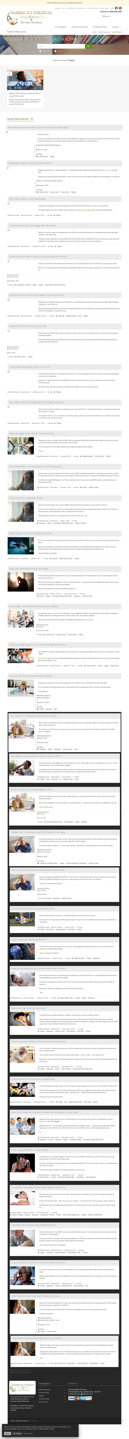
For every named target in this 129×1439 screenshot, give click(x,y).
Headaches (57, 749)
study (43, 139)
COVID (52, 333)
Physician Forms (100, 27)
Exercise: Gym (50, 634)
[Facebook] (116, 8)
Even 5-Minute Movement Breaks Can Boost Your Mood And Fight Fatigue (38, 127)
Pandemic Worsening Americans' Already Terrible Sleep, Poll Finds (38, 968)
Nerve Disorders (78, 1286)
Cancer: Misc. (71, 1363)
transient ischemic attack (83, 210)
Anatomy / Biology (17, 1215)
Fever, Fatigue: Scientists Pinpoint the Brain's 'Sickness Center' (36, 756)
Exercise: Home (61, 634)
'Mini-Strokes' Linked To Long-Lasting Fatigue (27, 199)
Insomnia (54, 558)
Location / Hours (92, 8)
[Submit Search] (88, 46)
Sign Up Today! (104, 8)
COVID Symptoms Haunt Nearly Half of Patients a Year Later (35, 1296)
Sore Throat (87, 1102)
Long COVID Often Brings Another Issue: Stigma (28, 568)
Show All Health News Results (20, 1371)
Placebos (84, 822)
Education (58, 1139)
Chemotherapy (68, 822)
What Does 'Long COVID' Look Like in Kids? (28, 1008)
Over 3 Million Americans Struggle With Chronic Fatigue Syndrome (36, 402)
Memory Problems (81, 523)
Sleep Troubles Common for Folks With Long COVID (30, 533)
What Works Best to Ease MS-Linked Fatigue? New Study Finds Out (36, 295)
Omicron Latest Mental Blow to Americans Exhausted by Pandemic (38, 1041)
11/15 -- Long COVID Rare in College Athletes (29, 1150)
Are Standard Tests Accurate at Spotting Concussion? (33, 908)
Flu (60, 779)
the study (44, 658)
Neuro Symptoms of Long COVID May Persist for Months (33, 716)
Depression (77, 596)
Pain (65, 1102)
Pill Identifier (71, 8)
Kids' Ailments (71, 1031)
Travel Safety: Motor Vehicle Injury (55, 285)
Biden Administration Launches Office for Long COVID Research (35, 466)
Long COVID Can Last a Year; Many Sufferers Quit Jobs (33, 1225)
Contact (115, 27)
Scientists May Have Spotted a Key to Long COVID (29, 367)
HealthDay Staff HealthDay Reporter (49, 145)
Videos (59, 51)
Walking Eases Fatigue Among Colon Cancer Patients (29, 163)
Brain (79, 316)
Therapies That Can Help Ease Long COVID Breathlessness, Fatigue (38, 832)
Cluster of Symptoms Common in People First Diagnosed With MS (38, 1262)
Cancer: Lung (61, 1363)
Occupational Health (75, 1139)
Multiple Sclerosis (71, 316)
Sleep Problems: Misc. (66, 558)
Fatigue (52, 156)
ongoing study (64, 729)
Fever (48, 779)
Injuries (34, 285)
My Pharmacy (60, 27)
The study (41, 447)
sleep (100, 268)
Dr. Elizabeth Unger (44, 418)
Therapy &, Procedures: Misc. (49, 863)
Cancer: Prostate (82, 1363)
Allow (7, 1433)
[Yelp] (120, 8)
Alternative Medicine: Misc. (54, 822)
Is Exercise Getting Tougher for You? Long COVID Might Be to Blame (37, 645)
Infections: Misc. (94, 487)
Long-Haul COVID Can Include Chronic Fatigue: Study (33, 1079)
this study (90, 620)
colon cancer (105, 170)
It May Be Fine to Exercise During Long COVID (27, 326)
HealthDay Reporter (44, 696)
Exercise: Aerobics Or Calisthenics (76, 863)
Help (63, 8)
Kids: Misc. (80, 1031)
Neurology (61, 316)
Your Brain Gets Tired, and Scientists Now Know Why (30, 676)
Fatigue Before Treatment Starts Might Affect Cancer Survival (36, 1338)
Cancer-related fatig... (46, 807)
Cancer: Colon (54, 192)
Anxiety (41, 596)
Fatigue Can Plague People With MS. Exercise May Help (31, 433)
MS (40, 953)
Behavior (27, 1215)
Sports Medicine (61, 929)
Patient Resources (79, 27)
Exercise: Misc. (43, 156)
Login (112, 8)
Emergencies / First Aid (23, 285)
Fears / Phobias (66, 1069)
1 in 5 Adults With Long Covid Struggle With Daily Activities (32, 225)
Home (94, 32)
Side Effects (80, 1177)
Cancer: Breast (72, 634)
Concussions (50, 929)
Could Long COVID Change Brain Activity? (26, 498)
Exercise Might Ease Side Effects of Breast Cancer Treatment (33, 606)
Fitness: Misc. (65, 192)
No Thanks (17, 1433)
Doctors (51, 1139)
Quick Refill (81, 8)
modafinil (84, 308)
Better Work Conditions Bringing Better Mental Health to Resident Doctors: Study (44, 1112)
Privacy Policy (43, 1402)
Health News (46, 51)
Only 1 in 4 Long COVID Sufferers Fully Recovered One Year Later (38, 870)
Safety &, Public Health (95, 1215)
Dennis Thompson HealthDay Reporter (50, 181)
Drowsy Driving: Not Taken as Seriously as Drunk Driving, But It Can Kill (38, 256)
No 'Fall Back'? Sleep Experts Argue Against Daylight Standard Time (38, 1187)
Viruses (100, 666)
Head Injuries (71, 929)
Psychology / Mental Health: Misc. (63, 523)
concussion (78, 920)
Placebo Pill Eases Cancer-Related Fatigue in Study (31, 789)
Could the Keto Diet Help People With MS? (28, 939)
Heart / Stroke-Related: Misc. (66, 1177)
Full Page (39, 154)
